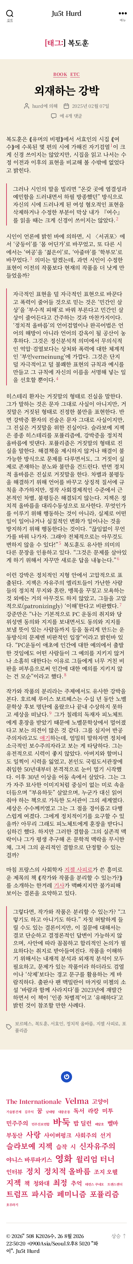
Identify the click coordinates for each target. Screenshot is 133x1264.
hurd (37, 106)
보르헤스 (23, 1023)
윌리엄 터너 (95, 1158)
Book (60, 74)
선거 (105, 1135)
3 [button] (31, 258)
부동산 (14, 1135)
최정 (60, 1182)
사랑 (33, 1134)
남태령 (50, 1111)
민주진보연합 (40, 1124)
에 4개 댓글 (71, 115)
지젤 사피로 (78, 869)
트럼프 (17, 1193)
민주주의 (17, 1123)
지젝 (13, 1182)
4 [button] (57, 378)
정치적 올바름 (79, 1023)
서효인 (56, 1023)
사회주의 (86, 1135)
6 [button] (118, 558)
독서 (78, 1110)
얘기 (45, 738)
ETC (75, 74)
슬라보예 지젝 (29, 1145)
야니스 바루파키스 (29, 1159)
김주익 (28, 1111)
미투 (107, 1110)
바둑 (61, 1121)
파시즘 (43, 1193)
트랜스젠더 (114, 1184)
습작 (61, 1146)
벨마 (112, 1123)
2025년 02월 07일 (90, 106)
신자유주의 (97, 1145)
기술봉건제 (13, 1111)
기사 (59, 885)
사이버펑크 (57, 1135)
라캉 (93, 1110)
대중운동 (64, 1111)
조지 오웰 (106, 1171)
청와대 (41, 1183)
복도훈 (41, 1023)
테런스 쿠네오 (94, 1184)
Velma (77, 1100)
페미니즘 (71, 1193)
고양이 (100, 1101)
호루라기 (12, 1204)
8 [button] (65, 674)
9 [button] (50, 713)
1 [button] (111, 145)
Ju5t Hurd (66, 13)
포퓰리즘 (104, 1193)
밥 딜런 (82, 1123)
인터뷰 (14, 1171)
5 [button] (60, 543)
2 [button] (117, 218)
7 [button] (120, 604)
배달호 (99, 1124)
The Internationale (34, 1101)
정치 (33, 1170)
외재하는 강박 (66, 90)
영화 (63, 1158)
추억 (76, 1183)
